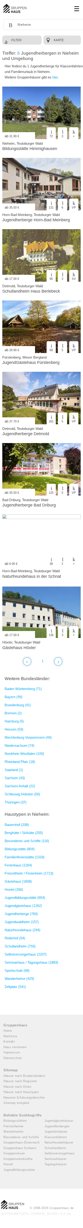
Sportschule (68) (17, 970)
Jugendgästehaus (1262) (23, 906)
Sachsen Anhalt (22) (20, 786)
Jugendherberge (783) (21, 914)
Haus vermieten (15, 1047)
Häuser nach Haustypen (21, 1092)
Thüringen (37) (16, 802)
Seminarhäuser (55, 1159)
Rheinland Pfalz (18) (20, 762)
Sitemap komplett (16, 1103)
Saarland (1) (14, 770)
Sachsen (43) (15, 778)
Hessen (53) (14, 729)
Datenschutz (12, 1058)
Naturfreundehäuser (59, 1142)
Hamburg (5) (14, 721)
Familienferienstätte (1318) (24, 857)
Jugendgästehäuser (58, 1120)
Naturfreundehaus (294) (22, 930)
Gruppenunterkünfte (18, 1159)
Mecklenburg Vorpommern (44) (28, 737)
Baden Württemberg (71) (23, 689)
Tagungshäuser (55, 1164)
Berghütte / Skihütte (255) (24, 833)
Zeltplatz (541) (15, 987)
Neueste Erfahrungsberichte (24, 1097)
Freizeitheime (13, 1126)
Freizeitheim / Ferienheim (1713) (29, 873)
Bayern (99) (13, 697)
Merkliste (10, 1036)
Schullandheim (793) (20, 946)
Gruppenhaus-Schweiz (19, 1148)
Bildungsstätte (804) (20, 849)
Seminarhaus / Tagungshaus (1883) (31, 962)
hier (55, 77)
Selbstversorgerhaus (59, 1153)
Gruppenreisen (14, 1153)
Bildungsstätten (15, 1120)
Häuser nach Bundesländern (24, 1076)
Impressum (11, 1052)
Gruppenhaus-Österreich (21, 1142)
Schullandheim (55, 1148)
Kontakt (9, 1041)
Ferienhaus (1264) (18, 865)
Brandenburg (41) (18, 705)
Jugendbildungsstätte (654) (25, 898)
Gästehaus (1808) (18, 881)
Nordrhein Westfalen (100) (24, 754)
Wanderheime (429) (19, 979)
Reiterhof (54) (15, 938)
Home (7, 1030)
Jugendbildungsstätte (19, 1170)
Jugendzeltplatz (56, 1131)
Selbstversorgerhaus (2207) (26, 954)
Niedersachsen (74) (19, 745)
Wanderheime (13, 1131)
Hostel (8, 1164)
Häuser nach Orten (17, 1086)
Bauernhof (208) (17, 825)
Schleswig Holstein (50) (22, 794)
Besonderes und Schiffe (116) (27, 841)
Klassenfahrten (55, 1137)
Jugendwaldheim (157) (22, 922)
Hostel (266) (14, 889)
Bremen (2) (13, 713)
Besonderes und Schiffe (21, 1137)
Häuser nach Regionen (20, 1081)
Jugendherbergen (57, 1126)
